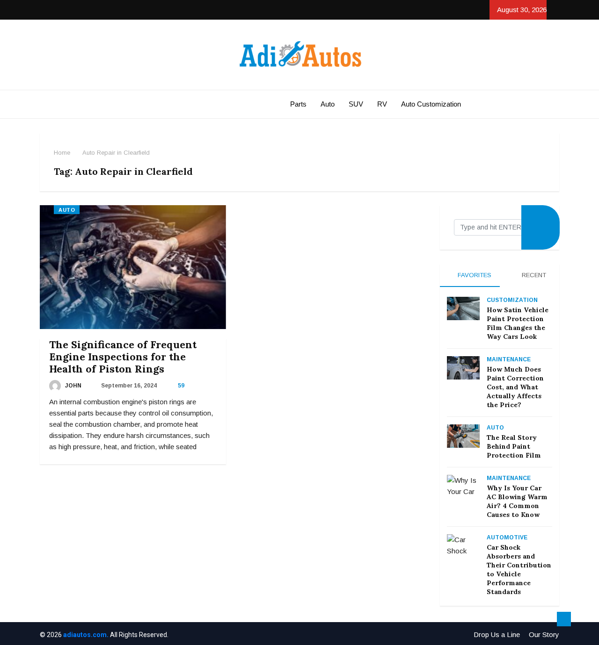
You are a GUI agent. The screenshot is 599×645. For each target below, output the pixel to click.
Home (62, 152)
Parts (298, 104)
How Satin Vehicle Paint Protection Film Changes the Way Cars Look (517, 323)
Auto (328, 104)
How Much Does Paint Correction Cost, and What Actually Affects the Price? (515, 387)
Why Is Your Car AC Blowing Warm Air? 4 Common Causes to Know (517, 501)
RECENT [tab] (533, 275)
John (72, 385)
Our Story (544, 634)
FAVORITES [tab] (473, 275)
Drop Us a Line (497, 634)
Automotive (507, 537)
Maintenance (509, 359)
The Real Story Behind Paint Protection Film (514, 446)
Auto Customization (431, 104)
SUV (356, 104)
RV (382, 104)
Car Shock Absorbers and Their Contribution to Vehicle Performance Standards (519, 569)
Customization (512, 300)
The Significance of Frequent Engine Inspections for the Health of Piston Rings (123, 356)
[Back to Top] (564, 619)
